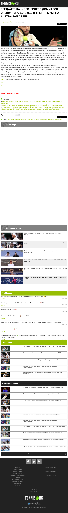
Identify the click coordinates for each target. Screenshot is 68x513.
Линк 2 (3, 83)
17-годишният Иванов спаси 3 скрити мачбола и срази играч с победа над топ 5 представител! (33, 107)
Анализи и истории (17, 479)
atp (9, 119)
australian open (15, 119)
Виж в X (3, 298)
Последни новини (10, 384)
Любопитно (17, 477)
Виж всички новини (33, 453)
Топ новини (7, 342)
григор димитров (46, 119)
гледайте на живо (33, 119)
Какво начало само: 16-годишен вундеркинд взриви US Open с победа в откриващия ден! (32, 105)
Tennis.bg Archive (7, 22)
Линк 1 (3, 79)
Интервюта (17, 483)
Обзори (17, 485)
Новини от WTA (17, 473)
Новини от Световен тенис (17, 475)
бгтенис (24, 119)
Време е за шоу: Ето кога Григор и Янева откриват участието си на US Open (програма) (30, 109)
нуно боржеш (57, 119)
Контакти (34, 489)
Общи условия (34, 491)
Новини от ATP (17, 471)
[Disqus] (34, 153)
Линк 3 (3, 86)
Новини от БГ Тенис (17, 481)
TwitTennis (7, 293)
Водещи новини (17, 469)
